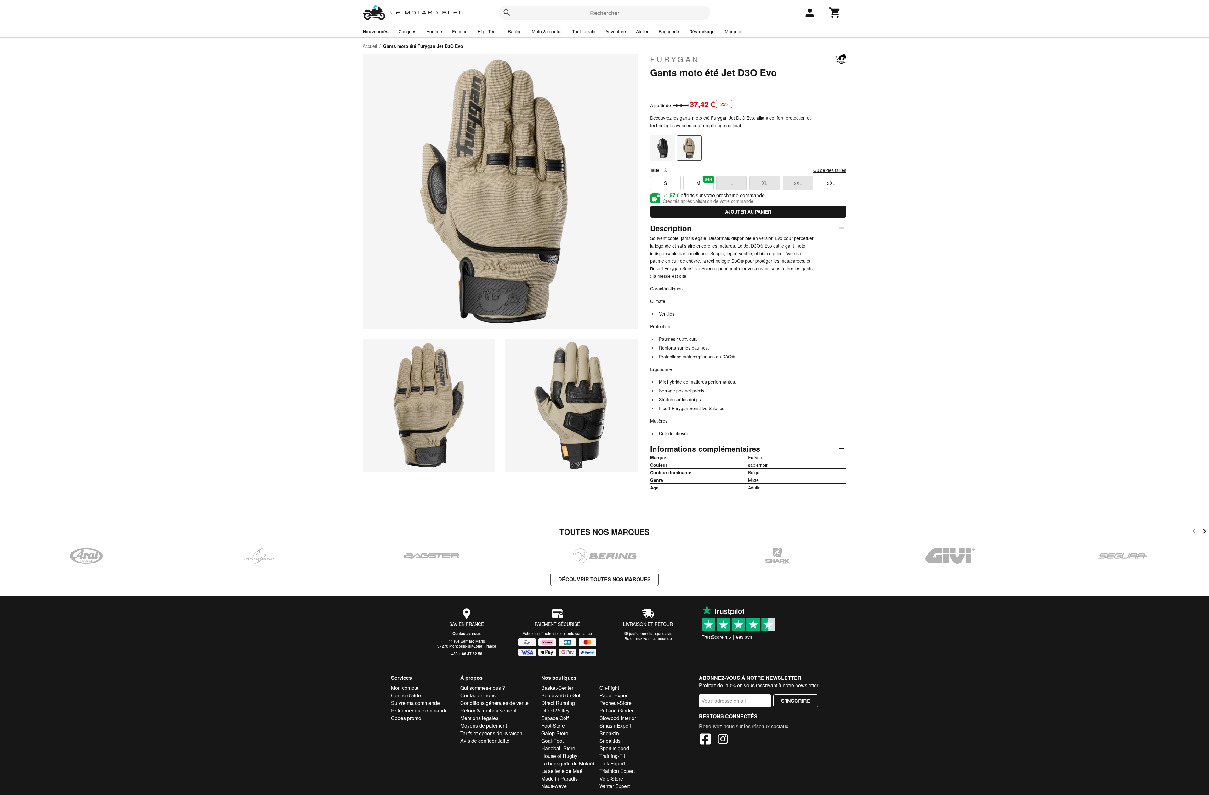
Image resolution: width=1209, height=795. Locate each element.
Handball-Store (558, 748)
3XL (831, 183)
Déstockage (702, 31)
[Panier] (835, 12)
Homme (434, 31)
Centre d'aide (406, 695)
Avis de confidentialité (484, 740)
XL (764, 183)
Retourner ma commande (419, 710)
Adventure (615, 31)
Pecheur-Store (615, 702)
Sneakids (610, 740)
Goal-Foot (552, 740)
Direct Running (558, 702)
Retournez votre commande (648, 638)
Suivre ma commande (415, 702)
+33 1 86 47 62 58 (466, 653)
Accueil (370, 46)
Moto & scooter (547, 31)
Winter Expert (614, 786)
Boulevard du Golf (561, 695)
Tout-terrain (583, 31)
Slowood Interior (617, 718)
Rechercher (604, 13)
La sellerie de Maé (561, 771)
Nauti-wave (554, 786)
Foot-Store (553, 725)
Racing (515, 31)
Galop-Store (554, 733)
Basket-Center (557, 687)
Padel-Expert (614, 695)
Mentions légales (479, 718)
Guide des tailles (829, 170)
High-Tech (488, 31)
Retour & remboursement (488, 710)
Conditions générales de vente (494, 702)
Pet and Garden (617, 710)
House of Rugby (559, 755)
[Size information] (665, 170)
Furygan (675, 59)
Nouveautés (376, 31)
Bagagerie (669, 31)
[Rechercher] (506, 13)
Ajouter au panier (748, 212)
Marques (733, 31)
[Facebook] (705, 740)
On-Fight (609, 687)
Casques (407, 31)
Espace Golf (555, 718)
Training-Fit (612, 755)
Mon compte (404, 687)
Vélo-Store (611, 778)
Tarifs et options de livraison (491, 733)
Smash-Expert (615, 725)
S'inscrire (795, 700)
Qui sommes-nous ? (482, 687)
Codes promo (406, 718)
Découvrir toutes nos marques (604, 579)
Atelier (642, 31)
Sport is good (614, 748)
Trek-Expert (612, 763)
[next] (1204, 532)
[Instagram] (723, 740)
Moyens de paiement (483, 725)
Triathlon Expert (617, 771)
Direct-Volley (555, 710)
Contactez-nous (466, 633)
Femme (460, 31)
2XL (798, 183)
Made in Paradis (559, 778)
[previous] (1194, 532)
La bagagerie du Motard (567, 763)
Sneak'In (609, 733)
